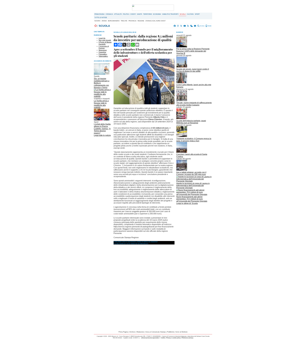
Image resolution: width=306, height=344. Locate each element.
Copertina (102, 52)
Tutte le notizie (100, 17)
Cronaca (109, 14)
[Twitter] (181, 26)
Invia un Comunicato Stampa (155, 332)
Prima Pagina (99, 14)
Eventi (133, 14)
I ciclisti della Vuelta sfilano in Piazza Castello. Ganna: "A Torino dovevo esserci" (102, 128)
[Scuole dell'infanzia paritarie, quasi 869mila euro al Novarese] (181, 118)
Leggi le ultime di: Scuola (187, 203)
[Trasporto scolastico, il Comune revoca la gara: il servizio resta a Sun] (181, 136)
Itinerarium (103, 50)
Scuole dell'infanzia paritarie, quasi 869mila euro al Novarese (191, 122)
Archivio (202, 26)
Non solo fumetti (105, 40)
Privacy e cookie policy (173, 338)
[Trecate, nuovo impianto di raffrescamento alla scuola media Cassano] (181, 100)
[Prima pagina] (96, 25)
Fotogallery (103, 54)
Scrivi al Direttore (181, 332)
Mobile (209, 26)
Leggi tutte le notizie (102, 135)
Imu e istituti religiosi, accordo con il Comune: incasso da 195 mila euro (191, 173)
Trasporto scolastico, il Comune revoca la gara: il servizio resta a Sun (193, 140)
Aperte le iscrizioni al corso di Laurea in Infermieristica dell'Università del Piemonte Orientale (193, 185)
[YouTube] (184, 26)
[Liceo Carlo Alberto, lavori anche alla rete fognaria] (181, 83)
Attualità (118, 14)
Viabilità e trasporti (170, 14)
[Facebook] (175, 26)
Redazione (140, 332)
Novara (97, 21)
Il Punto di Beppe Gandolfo (105, 43)
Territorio (147, 14)
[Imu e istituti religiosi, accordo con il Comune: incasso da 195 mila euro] (181, 170)
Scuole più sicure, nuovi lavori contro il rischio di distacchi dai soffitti (192, 70)
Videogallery (103, 56)
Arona (104, 21)
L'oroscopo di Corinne (104, 47)
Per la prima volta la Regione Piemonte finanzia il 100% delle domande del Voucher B (193, 51)
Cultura (190, 14)
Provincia (132, 21)
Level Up (102, 38)
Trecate (124, 21)
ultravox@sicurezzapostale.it (150, 338)
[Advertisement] (194, 222)
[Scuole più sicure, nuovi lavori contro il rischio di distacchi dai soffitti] (181, 67)
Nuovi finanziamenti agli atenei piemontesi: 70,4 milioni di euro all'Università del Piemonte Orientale (191, 199)
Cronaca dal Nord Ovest (155, 21)
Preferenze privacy (187, 338)
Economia (157, 14)
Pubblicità (170, 332)
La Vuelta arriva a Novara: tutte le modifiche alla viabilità (101, 104)
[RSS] (188, 26)
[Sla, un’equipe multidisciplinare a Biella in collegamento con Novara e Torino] (101, 74)
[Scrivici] (195, 26)
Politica (126, 14)
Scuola (183, 14)
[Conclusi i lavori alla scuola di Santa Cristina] (181, 152)
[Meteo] (191, 26)
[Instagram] (178, 26)
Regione (141, 21)
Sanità (139, 14)
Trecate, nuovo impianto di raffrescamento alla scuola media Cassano (194, 104)
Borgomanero (114, 21)
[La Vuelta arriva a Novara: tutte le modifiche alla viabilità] (103, 96)
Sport (197, 14)
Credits (163, 338)
